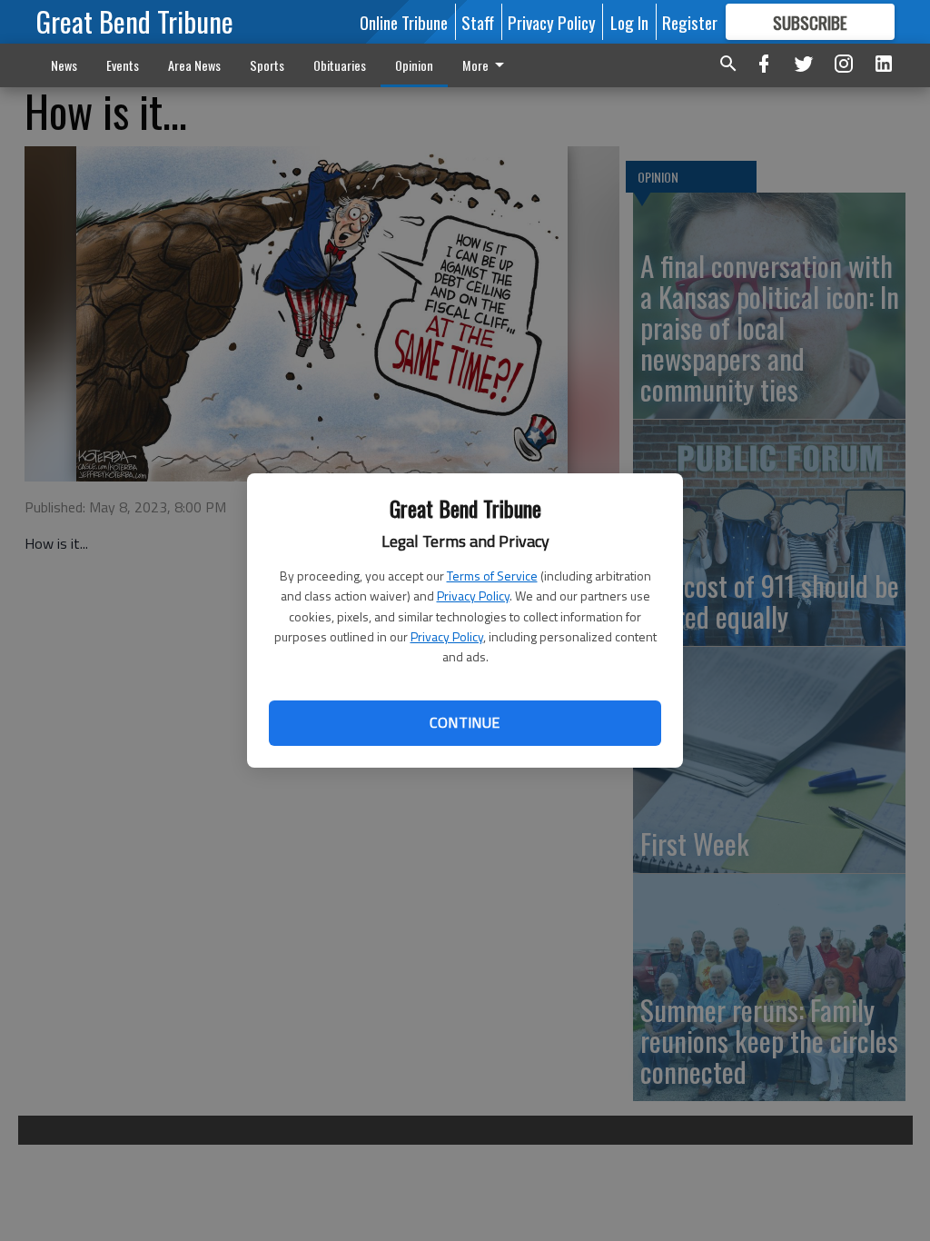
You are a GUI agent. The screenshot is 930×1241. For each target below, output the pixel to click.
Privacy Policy (473, 595)
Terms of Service (492, 575)
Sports (267, 64)
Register (689, 22)
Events (122, 64)
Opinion (414, 64)
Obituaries (339, 64)
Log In (629, 22)
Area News (194, 64)
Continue (465, 722)
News (64, 64)
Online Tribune (404, 22)
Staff (477, 22)
